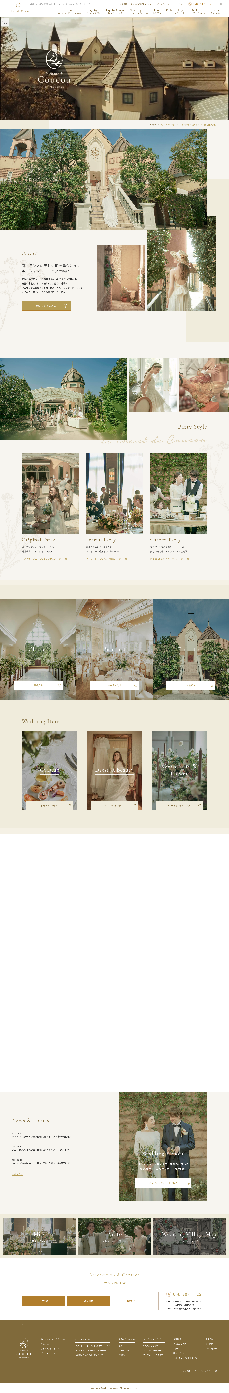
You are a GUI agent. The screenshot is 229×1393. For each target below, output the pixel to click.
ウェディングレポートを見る (163, 1183)
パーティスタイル (82, 1339)
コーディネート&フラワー (179, 805)
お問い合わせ (133, 1301)
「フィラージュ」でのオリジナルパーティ (92, 1345)
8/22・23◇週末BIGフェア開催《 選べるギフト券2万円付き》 (42, 1149)
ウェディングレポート (50, 1348)
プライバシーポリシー (203, 1371)
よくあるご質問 (137, 4)
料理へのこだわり (49, 805)
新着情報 (123, 4)
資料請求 (88, 1301)
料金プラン (45, 1343)
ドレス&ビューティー (114, 805)
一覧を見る (17, 1174)
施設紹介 (190, 685)
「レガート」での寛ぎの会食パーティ (90, 1350)
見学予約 (43, 1301)
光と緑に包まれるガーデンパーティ (90, 1355)
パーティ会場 (114, 685)
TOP (21, 1324)
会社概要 (186, 1371)
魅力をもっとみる (46, 306)
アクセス (178, 4)
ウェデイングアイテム (152, 1339)
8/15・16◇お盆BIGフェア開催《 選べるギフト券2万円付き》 (42, 1163)
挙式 (120, 1345)
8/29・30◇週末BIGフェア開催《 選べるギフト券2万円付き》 (189, 124)
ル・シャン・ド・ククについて (54, 1339)
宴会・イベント (179, 1353)
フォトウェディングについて (159, 4)
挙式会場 (38, 685)
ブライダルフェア (48, 1353)
